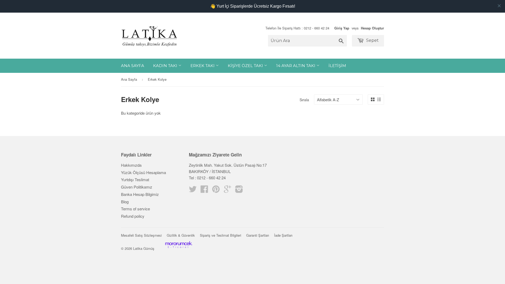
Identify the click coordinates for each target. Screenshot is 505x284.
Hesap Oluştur (372, 28)
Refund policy (132, 216)
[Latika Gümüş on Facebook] (204, 190)
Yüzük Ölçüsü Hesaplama (143, 172)
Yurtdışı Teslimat (135, 179)
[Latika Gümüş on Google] (227, 190)
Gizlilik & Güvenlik (181, 235)
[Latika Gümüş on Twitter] (193, 190)
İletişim (337, 65)
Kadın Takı (165, 65)
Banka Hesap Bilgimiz (140, 194)
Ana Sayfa (132, 65)
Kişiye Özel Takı (246, 65)
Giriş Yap (341, 28)
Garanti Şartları (257, 235)
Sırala (304, 99)
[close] (499, 6)
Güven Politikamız (136, 187)
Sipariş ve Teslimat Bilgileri (220, 235)
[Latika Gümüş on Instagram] (239, 190)
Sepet (372, 40)
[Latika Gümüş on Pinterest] (216, 190)
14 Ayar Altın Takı (296, 65)
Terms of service (135, 208)
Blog (125, 201)
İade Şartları (283, 235)
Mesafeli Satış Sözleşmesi (141, 235)
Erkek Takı (203, 65)
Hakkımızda (131, 165)
